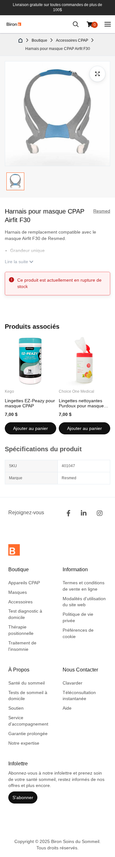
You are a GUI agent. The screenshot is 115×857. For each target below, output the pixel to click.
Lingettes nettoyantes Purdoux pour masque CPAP (81, 403)
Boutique (39, 40)
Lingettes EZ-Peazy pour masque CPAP (30, 403)
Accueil (21, 40)
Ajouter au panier (30, 428)
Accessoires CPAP (72, 40)
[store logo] (14, 24)
